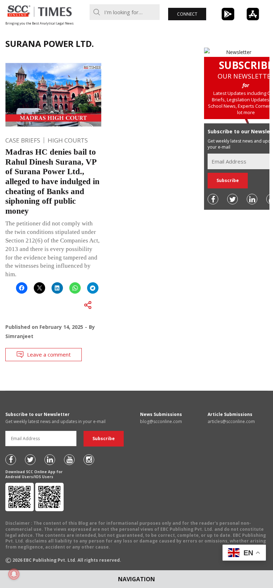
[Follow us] (213, 199)
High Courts (68, 140)
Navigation (136, 579)
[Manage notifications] (14, 574)
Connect (187, 14)
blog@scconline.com (161, 421)
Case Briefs (22, 140)
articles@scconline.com (231, 421)
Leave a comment (49, 354)
